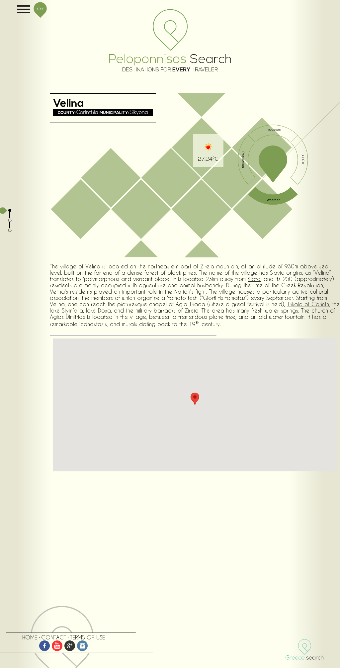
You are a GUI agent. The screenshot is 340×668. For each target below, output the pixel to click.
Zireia (192, 310)
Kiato (254, 279)
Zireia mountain (219, 266)
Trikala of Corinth (308, 304)
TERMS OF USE (87, 637)
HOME (40, 9)
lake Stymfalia (66, 310)
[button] (195, 399)
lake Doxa (98, 310)
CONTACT (53, 637)
